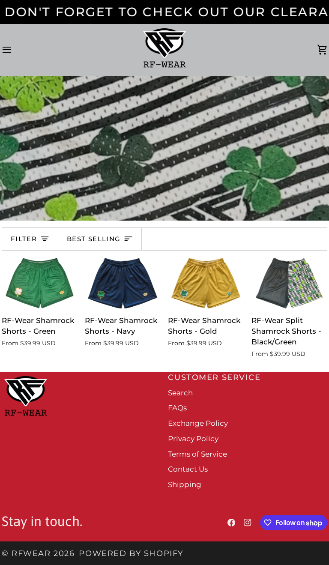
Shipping (184, 484)
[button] (82, 374)
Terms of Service (197, 454)
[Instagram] (247, 522)
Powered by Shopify (131, 553)
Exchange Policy (198, 423)
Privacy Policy (193, 438)
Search (180, 393)
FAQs (177, 408)
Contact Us (188, 469)
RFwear (31, 553)
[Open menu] (14, 50)
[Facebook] (231, 522)
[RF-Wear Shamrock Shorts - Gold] (206, 283)
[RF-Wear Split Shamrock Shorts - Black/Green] (289, 283)
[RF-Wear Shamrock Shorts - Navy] (123, 283)
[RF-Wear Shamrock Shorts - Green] (40, 283)
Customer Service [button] (214, 377)
